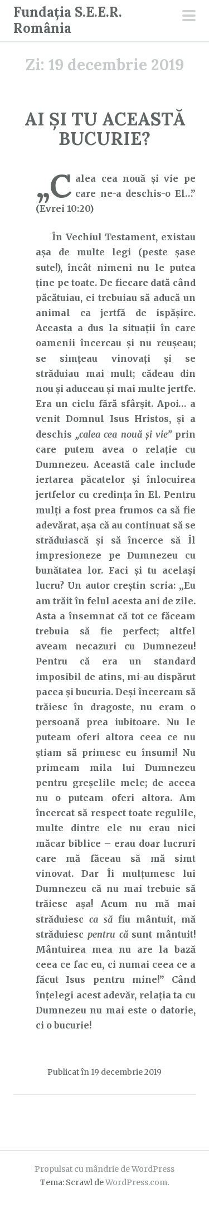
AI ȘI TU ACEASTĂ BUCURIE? (105, 129)
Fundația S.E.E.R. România (67, 20)
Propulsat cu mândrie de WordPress (104, 1169)
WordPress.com (136, 1182)
